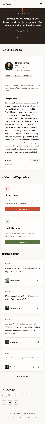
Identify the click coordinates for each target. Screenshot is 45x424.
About (15, 418)
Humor (7, 353)
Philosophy (26, 75)
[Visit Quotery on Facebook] (10, 402)
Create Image (22, 209)
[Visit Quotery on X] (4, 402)
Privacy (30, 418)
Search (8, 418)
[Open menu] (41, 4)
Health (8, 75)
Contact (22, 418)
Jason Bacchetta (29, 413)
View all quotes (22, 376)
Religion (16, 75)
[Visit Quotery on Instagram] (16, 402)
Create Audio (22, 242)
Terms (37, 418)
